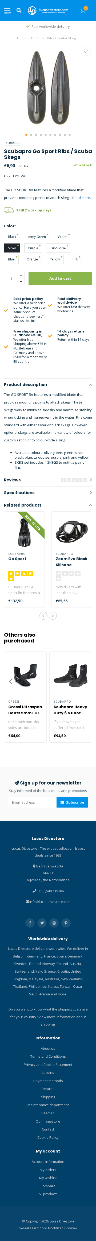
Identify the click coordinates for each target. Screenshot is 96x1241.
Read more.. (82, 197)
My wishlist (48, 1177)
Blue (11, 259)
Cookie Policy (48, 1137)
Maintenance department (48, 1104)
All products (48, 1193)
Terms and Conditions (48, 1056)
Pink (75, 259)
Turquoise (58, 248)
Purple (33, 248)
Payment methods (48, 1080)
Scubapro (13, 143)
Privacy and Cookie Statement (48, 1064)
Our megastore (48, 1121)
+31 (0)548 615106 (50, 890)
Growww (70, 1228)
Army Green (37, 236)
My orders (48, 1169)
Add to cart (60, 278)
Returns (48, 1088)
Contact (48, 1129)
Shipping (48, 1096)
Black (12, 236)
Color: (10, 225)
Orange (32, 259)
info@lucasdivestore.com (49, 901)
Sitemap (48, 1113)
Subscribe (74, 802)
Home (22, 38)
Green (62, 236)
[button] (26, 135)
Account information (48, 1161)
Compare (48, 1186)
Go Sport (17, 558)
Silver (12, 248)
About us (48, 1048)
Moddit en (56, 1228)
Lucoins (48, 1072)
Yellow (55, 259)
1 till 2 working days (33, 210)
